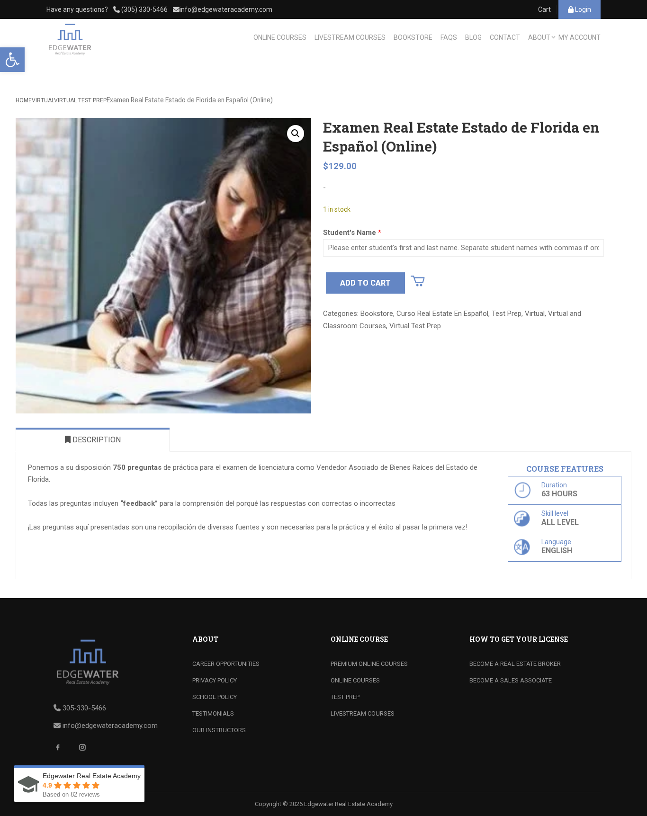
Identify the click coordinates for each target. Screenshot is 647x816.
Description (96, 439)
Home (24, 100)
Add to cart (365, 282)
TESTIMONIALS (213, 713)
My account (579, 37)
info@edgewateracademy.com (226, 9)
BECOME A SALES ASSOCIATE (510, 680)
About (539, 37)
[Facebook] (61, 750)
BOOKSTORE (413, 37)
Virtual (43, 100)
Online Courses (355, 680)
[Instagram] (85, 750)
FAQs (448, 37)
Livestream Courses (350, 37)
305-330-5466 (84, 708)
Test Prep (506, 313)
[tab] (93, 439)
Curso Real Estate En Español (442, 313)
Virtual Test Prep (80, 100)
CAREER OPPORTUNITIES (226, 663)
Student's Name (349, 232)
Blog (473, 37)
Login (582, 9)
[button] (12, 59)
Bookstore (376, 313)
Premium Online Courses (369, 663)
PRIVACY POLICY (214, 680)
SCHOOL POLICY (214, 696)
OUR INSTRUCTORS (219, 730)
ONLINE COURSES (279, 37)
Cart (544, 9)
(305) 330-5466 (144, 9)
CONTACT (505, 37)
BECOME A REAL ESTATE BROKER (515, 663)
